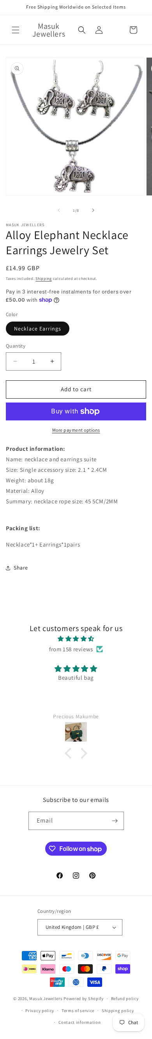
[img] (76, 638)
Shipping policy (118, 1010)
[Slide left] (58, 210)
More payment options (76, 430)
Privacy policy (39, 1010)
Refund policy (125, 998)
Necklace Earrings (37, 328)
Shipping (43, 278)
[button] (15, 30)
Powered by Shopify (84, 998)
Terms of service (78, 1010)
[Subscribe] (115, 821)
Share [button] (21, 567)
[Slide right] (93, 210)
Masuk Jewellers (46, 998)
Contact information (79, 1022)
